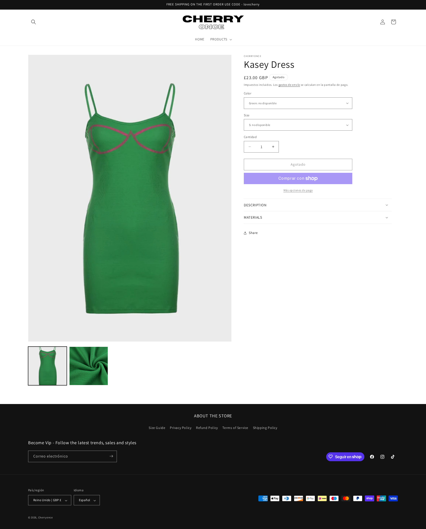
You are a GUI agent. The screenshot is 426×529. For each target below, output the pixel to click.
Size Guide (157, 428)
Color (247, 93)
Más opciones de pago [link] (298, 190)
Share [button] (253, 232)
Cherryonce (45, 517)
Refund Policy (207, 428)
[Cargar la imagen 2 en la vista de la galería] (88, 366)
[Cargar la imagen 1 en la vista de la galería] (47, 366)
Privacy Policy (180, 428)
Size (246, 115)
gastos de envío (289, 85)
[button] (33, 22)
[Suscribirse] (111, 456)
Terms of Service (235, 428)
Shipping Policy (265, 428)
